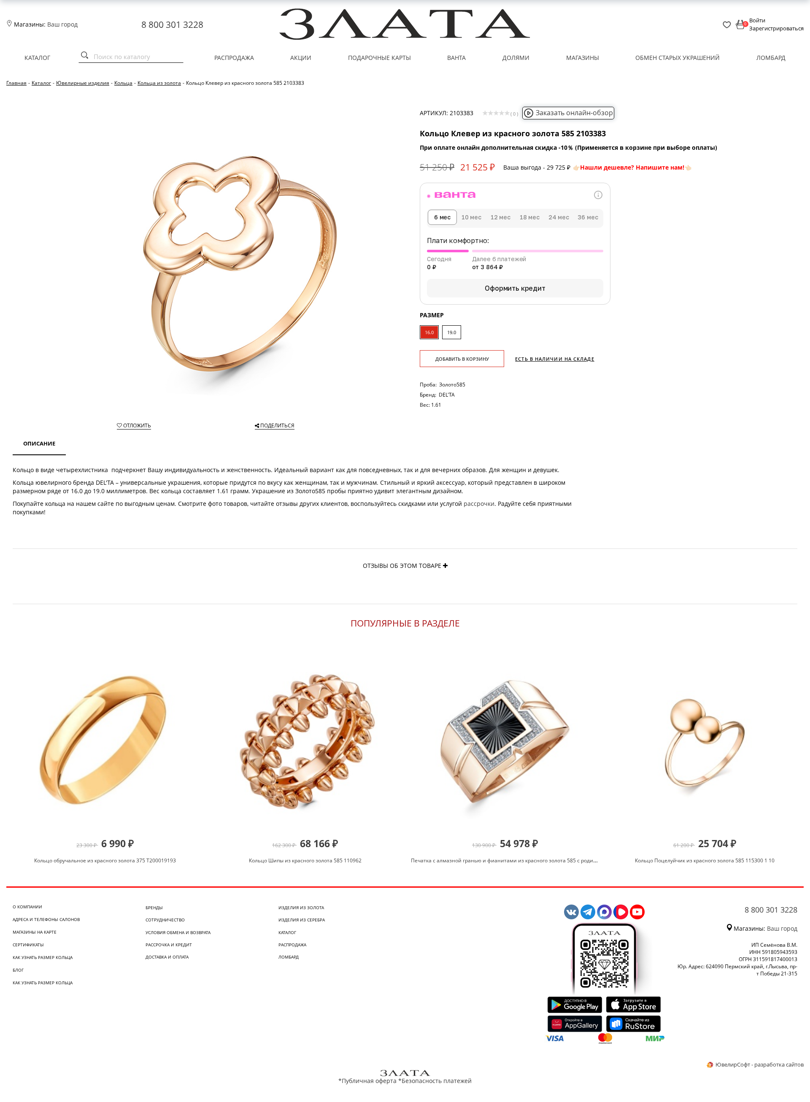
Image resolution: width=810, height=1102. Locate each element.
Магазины (582, 58)
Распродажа (234, 58)
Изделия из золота (301, 907)
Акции (300, 58)
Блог (18, 970)
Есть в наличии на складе (554, 359)
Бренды (154, 907)
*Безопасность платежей (435, 1081)
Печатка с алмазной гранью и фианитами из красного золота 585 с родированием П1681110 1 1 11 (535, 860)
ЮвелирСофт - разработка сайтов (760, 1064)
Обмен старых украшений (677, 58)
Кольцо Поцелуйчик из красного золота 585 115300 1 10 (705, 860)
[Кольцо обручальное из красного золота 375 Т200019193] (105, 741)
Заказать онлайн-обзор (574, 112)
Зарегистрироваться (776, 28)
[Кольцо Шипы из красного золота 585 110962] (305, 741)
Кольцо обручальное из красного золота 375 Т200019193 (105, 860)
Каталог (37, 58)
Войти (757, 20)
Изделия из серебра (301, 920)
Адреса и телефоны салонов (46, 919)
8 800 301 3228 (172, 24)
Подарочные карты (379, 58)
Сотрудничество (165, 920)
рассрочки (479, 504)
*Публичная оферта (367, 1081)
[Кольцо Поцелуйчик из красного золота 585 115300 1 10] (704, 741)
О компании (27, 907)
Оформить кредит (515, 288)
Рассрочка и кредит (169, 945)
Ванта (456, 58)
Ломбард (771, 58)
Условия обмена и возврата (178, 932)
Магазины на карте (35, 932)
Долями (515, 58)
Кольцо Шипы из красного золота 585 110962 (305, 860)
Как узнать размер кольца (43, 957)
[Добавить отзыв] (445, 566)
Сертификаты (28, 945)
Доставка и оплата (167, 957)
